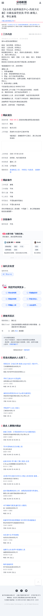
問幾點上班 (12, 305)
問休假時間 (12, 293)
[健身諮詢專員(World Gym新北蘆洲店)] (21, 397)
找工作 (15, 24)
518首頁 (10, 24)
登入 (16, 331)
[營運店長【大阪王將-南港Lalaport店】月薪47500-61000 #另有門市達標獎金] (21, 368)
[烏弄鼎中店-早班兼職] (21, 539)
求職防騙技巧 (13, 344)
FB (21, 591)
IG (17, 591)
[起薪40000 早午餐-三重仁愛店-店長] (21, 465)
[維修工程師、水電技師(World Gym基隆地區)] (21, 436)
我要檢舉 (27, 350)
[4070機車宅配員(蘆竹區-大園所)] (21, 509)
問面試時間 (12, 299)
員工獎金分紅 (7, 274)
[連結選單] (3, 3)
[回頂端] (38, 582)
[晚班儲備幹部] (21, 568)
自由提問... (33, 305)
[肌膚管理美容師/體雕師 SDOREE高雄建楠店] (21, 524)
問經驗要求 (33, 293)
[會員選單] (40, 3)
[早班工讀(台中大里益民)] (21, 382)
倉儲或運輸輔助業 (23, 24)
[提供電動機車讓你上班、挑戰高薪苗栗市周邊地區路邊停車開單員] (21, 495)
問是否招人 (33, 299)
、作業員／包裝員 (26, 170)
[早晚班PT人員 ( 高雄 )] (21, 412)
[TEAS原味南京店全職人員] (21, 450)
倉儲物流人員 (15, 170)
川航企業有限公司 (34, 24)
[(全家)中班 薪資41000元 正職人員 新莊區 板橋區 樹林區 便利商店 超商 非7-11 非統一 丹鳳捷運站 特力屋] (21, 480)
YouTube (26, 591)
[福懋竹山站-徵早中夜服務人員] (21, 553)
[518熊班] (21, 3)
